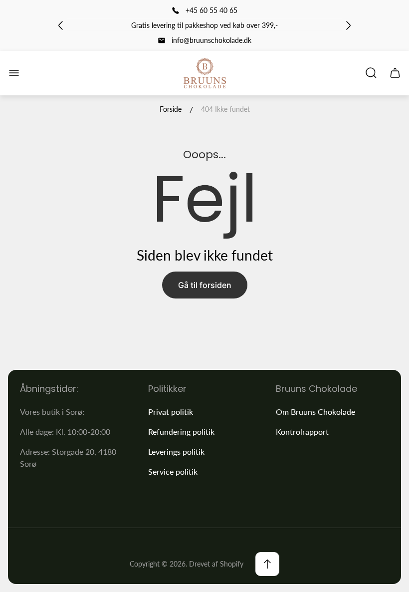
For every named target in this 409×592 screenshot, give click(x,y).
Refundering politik (181, 431)
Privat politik (170, 411)
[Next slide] (348, 25)
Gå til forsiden (204, 285)
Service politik (173, 471)
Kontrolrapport (302, 431)
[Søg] (371, 73)
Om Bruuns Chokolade (315, 411)
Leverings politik (176, 451)
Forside (171, 109)
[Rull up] (267, 564)
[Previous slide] (61, 25)
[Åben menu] (13, 72)
